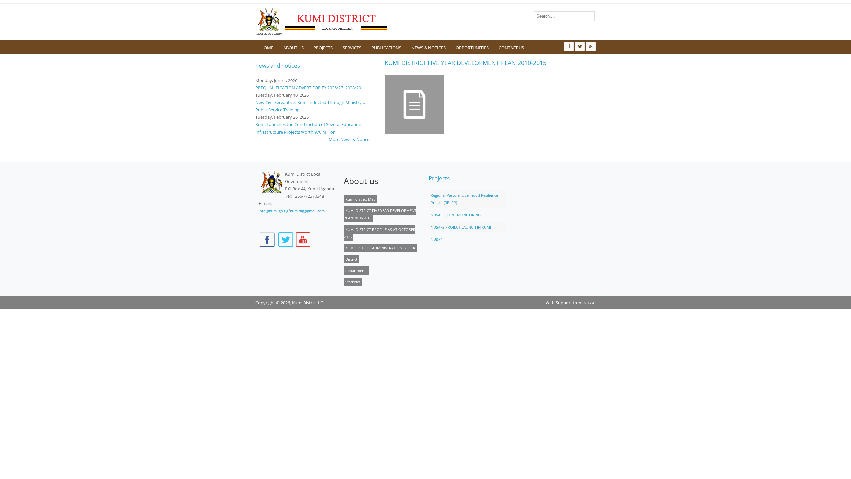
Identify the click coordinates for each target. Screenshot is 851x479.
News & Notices (428, 48)
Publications (386, 48)
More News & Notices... (351, 139)
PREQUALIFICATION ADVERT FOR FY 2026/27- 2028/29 (308, 88)
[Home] (321, 21)
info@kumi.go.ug (273, 210)
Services (352, 48)
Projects (323, 48)
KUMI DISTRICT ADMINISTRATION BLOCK (380, 247)
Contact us (511, 48)
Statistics (352, 281)
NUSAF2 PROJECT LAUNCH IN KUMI (461, 227)
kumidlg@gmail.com (307, 210)
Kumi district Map (360, 199)
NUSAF (436, 239)
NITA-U (590, 302)
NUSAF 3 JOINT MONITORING (456, 214)
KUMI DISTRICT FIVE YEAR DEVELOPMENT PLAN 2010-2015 (380, 214)
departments (356, 270)
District (351, 259)
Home (266, 48)
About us (293, 48)
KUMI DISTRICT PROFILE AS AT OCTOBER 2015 (379, 233)
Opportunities (472, 48)
